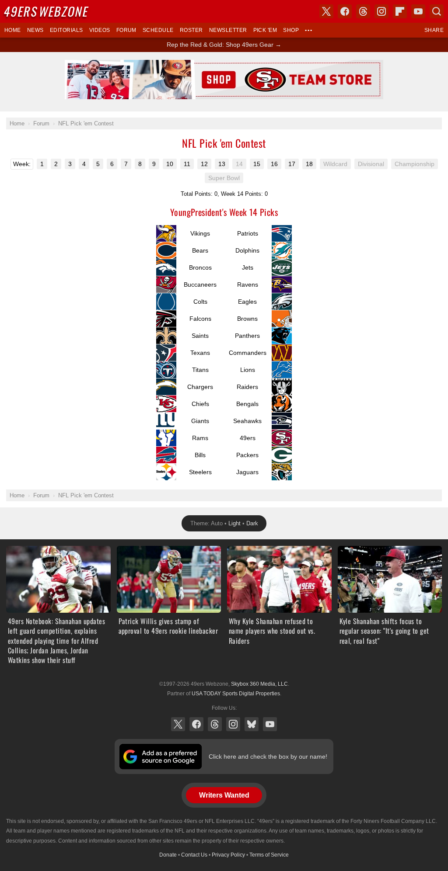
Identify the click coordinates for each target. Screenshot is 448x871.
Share (434, 30)
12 (204, 163)
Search (437, 11)
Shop (291, 30)
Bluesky (252, 724)
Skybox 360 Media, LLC (259, 684)
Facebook (196, 724)
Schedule (158, 30)
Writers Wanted (224, 795)
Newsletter (228, 30)
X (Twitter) (178, 724)
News (35, 30)
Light (234, 523)
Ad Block (224, 64)
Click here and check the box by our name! (268, 756)
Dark (252, 523)
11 (187, 163)
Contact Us (194, 855)
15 (256, 163)
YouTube (270, 724)
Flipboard (400, 11)
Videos (99, 30)
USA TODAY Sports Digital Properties (236, 694)
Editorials (66, 30)
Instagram (233, 724)
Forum (126, 30)
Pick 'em (265, 30)
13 (221, 163)
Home (12, 30)
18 (309, 163)
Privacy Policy (228, 855)
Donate (168, 855)
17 (291, 163)
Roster (191, 30)
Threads (215, 724)
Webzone (47, 11)
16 (274, 163)
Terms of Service (269, 855)
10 (169, 163)
